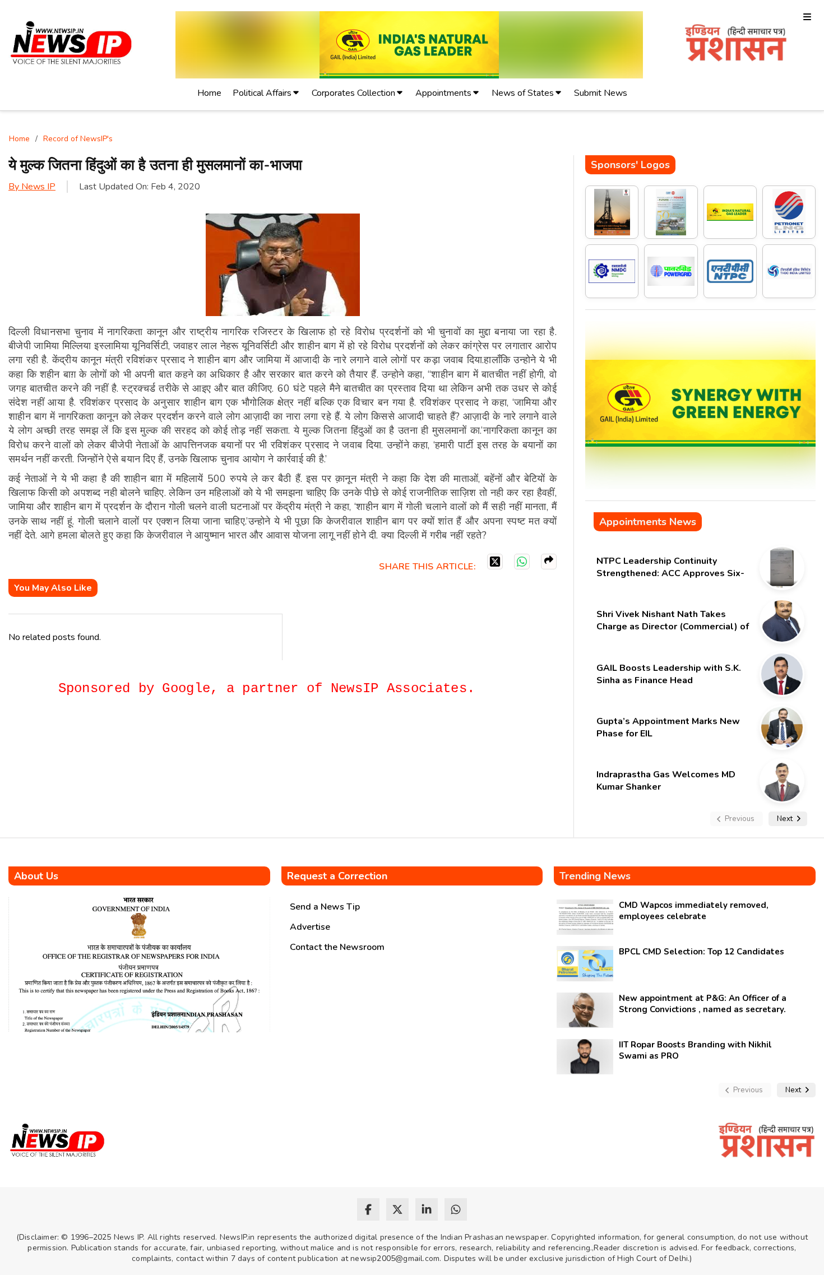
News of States (523, 93)
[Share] (549, 561)
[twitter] (397, 1209)
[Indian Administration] (736, 45)
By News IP (31, 186)
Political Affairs (262, 93)
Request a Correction (337, 876)
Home (209, 93)
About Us (36, 876)
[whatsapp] (456, 1209)
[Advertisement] (212, 746)
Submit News (600, 93)
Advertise (310, 927)
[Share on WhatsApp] (522, 561)
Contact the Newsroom (337, 947)
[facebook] (368, 1209)
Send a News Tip (325, 907)
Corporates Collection (353, 93)
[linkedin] (426, 1209)
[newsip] (71, 44)
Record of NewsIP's (78, 138)
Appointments (443, 93)
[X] (495, 561)
